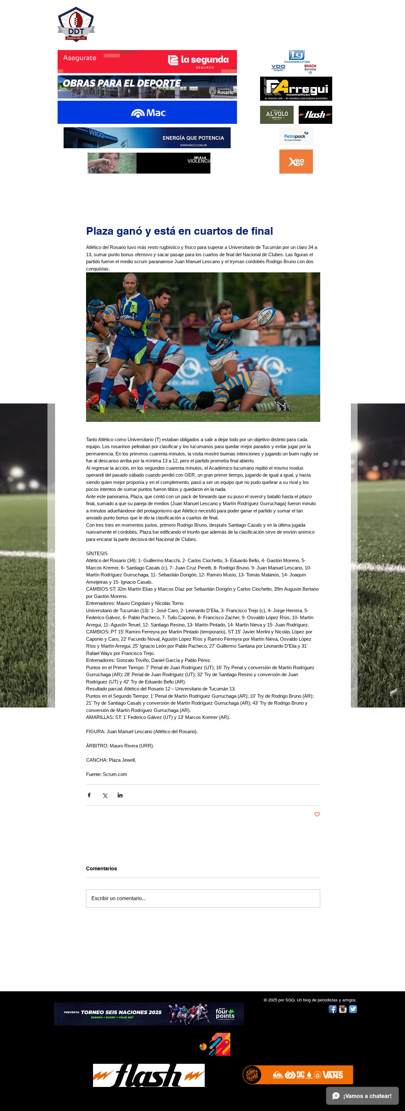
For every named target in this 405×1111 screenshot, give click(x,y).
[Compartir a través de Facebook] (89, 795)
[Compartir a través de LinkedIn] (120, 795)
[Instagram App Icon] (343, 1009)
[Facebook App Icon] (333, 1009)
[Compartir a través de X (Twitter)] (105, 795)
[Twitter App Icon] (353, 1009)
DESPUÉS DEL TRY (143, 21)
